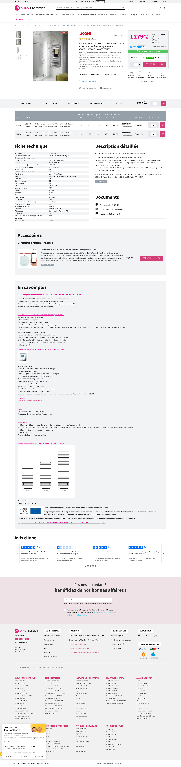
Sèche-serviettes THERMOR (53, 691)
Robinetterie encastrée (82, 708)
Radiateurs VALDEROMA (21, 686)
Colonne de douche (81, 688)
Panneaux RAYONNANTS (22, 716)
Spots (77, 739)
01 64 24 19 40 (100, 1)
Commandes (48, 644)
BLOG (26, 2)
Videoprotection (141, 698)
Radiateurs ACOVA (20, 681)
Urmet (47, 736)
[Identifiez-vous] (153, 8)
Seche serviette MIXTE (112, 698)
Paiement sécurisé (117, 644)
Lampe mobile (80, 749)
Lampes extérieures (81, 751)
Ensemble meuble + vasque (84, 683)
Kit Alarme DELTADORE (143, 686)
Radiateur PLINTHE (111, 691)
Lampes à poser (80, 744)
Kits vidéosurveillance (142, 701)
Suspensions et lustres (82, 741)
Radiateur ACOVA (111, 683)
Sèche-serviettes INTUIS (52, 683)
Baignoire (78, 691)
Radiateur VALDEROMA (112, 686)
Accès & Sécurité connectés (144, 696)
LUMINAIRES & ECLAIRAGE (86, 726)
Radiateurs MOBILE (20, 708)
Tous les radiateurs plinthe (78, 644)
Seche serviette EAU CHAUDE (114, 696)
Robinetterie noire (81, 714)
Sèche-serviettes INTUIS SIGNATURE (55, 693)
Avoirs (46, 648)
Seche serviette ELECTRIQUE (53, 708)
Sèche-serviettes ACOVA (52, 681)
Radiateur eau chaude (112, 681)
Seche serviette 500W (51, 711)
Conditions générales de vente (121, 640)
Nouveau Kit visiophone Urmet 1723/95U (57, 746)
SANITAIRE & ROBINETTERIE (87, 678)
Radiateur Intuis (110, 742)
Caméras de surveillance (52, 741)
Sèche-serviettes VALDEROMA (54, 696)
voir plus (75, 554)
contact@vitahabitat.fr (22, 642)
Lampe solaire (80, 746)
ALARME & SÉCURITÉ (145, 678)
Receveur (78, 711)
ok (114, 600)
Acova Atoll (109, 729)
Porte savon (79, 706)
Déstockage (154, 1)
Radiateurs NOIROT (20, 683)
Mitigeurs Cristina (111, 749)
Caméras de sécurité (142, 703)
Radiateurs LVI (19, 688)
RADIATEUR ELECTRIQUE (25, 678)
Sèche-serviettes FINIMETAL (53, 688)
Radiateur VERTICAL (111, 693)
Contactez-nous (116, 648)
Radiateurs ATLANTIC (21, 698)
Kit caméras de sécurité (143, 719)
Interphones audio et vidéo (144, 711)
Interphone (48, 731)
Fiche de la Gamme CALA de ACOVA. (30, 401)
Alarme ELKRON (141, 691)
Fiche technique (50, 103)
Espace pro (142, 1)
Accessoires (73, 103)
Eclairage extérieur (81, 731)
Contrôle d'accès (141, 706)
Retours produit (49, 640)
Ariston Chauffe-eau (112, 739)
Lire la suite (82, 68)
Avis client (120, 103)
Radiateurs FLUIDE (20, 706)
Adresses (47, 652)
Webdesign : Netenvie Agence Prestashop (108, 763)
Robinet (78, 698)
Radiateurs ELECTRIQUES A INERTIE (25, 714)
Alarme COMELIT (141, 688)
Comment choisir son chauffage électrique (84, 652)
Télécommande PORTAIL (143, 714)
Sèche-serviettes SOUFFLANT (53, 706)
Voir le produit (47, 265)
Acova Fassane (110, 732)
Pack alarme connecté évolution (146, 716)
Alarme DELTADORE (142, 683)
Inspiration (131, 1)
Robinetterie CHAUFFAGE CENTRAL (116, 701)
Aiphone (47, 734)
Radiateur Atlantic (111, 734)
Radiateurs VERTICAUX (21, 711)
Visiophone (48, 729)
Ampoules (78, 734)
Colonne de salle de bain (83, 686)
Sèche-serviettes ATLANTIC (53, 686)
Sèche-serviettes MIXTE (52, 703)
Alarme (138, 681)
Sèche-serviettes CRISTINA (53, 698)
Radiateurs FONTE (20, 703)
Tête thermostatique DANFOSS (115, 703)
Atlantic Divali (110, 747)
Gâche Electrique (50, 751)
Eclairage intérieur (81, 729)
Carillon (138, 708)
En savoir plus (96, 103)
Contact (164, 1)
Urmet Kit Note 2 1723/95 (52, 744)
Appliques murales (81, 736)
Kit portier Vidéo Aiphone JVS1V (54, 749)
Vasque (78, 719)
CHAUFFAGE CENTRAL (115, 678)
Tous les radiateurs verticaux (79, 648)
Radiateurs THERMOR (21, 701)
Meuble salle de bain (82, 681)
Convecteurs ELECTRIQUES (22, 719)
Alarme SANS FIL (141, 693)
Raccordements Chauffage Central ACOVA (83, 640)
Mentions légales (117, 636)
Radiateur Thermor (111, 737)
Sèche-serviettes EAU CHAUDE (54, 701)
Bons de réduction (50, 657)
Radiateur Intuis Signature (113, 744)
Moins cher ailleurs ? (107, 88)
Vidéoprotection (50, 739)
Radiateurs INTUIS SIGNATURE (23, 696)
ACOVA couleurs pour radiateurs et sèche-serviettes (87, 636)
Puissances (26, 103)
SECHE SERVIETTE (52, 678)
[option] (18, 34)
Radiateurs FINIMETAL (21, 693)
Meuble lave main (81, 703)
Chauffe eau (79, 696)
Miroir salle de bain (81, 693)
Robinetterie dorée (81, 716)
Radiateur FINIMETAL (112, 688)
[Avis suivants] (163, 553)
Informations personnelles (53, 636)
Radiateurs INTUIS (20, 691)
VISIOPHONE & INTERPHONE (56, 726)
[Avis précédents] (17, 553)
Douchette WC (80, 701)
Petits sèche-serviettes (51, 714)
